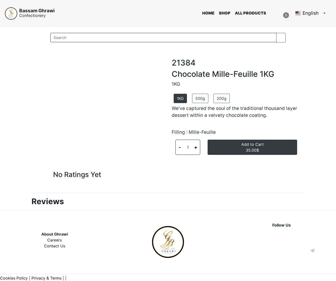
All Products (250, 13)
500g (200, 98)
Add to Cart (252, 147)
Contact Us (54, 245)
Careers (54, 240)
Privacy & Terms (46, 278)
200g (222, 98)
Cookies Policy (14, 278)
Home (208, 13)
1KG (180, 98)
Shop (224, 13)
